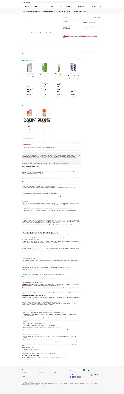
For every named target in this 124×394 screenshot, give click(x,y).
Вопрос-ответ (56, 370)
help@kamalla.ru (58, 387)
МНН (54, 373)
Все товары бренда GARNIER (89, 52)
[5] (66, 17)
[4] (65, 17)
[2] (63, 17)
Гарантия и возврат (41, 373)
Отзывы (23, 377)
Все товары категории (88, 51)
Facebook (73, 377)
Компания (24, 367)
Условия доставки (41, 372)
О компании (24, 369)
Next (80, 60)
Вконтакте (70, 377)
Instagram (75, 377)
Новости (23, 370)
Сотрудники (24, 372)
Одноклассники (80, 377)
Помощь (39, 369)
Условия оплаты (40, 370)
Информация (40, 367)
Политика (23, 376)
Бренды (55, 372)
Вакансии (23, 373)
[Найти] (87, 2)
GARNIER (99, 17)
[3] (64, 17)
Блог (54, 369)
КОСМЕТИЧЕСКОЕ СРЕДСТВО (67, 26)
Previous (78, 60)
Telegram (78, 377)
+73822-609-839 (96, 2)
